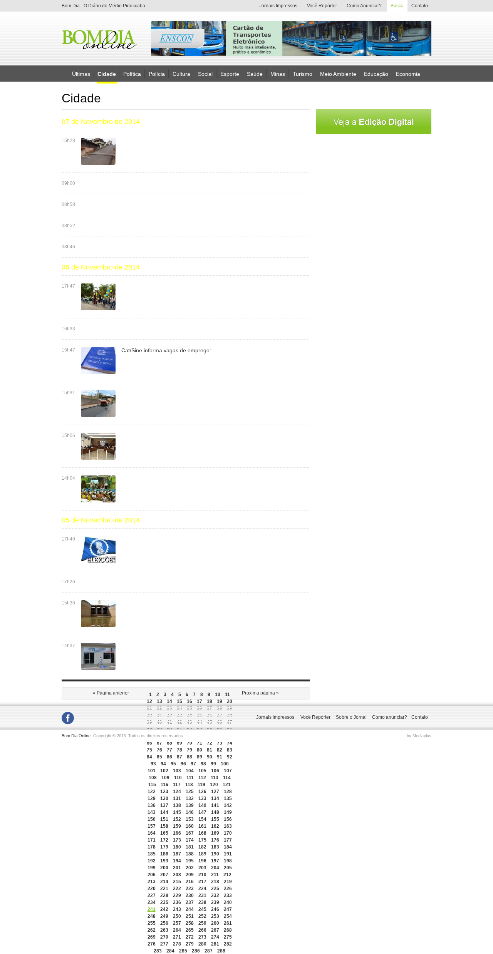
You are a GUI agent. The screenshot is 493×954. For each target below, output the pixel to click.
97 (193, 764)
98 (203, 764)
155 (215, 819)
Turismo (302, 73)
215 (177, 881)
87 (179, 757)
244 (190, 909)
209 (190, 874)
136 (152, 805)
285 (183, 951)
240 (228, 902)
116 (164, 784)
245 (202, 909)
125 (190, 791)
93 (153, 764)
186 (164, 854)
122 (152, 791)
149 (228, 812)
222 (177, 888)
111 (190, 777)
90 (209, 757)
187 (177, 854)
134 (215, 798)
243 (177, 909)
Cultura (181, 73)
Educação (376, 73)
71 (199, 743)
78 (179, 750)
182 (202, 847)
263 (164, 930)
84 (149, 757)
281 (215, 944)
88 (189, 757)
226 (228, 888)
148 (215, 812)
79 (189, 750)
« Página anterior (111, 693)
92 (229, 757)
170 (228, 833)
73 (219, 743)
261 (228, 923)
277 (164, 944)
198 (228, 861)
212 (227, 874)
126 (202, 791)
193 (164, 861)
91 (219, 757)
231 (202, 895)
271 (177, 937)
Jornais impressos (275, 717)
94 (163, 764)
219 (228, 881)
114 (227, 777)
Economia (408, 73)
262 (152, 930)
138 (177, 805)
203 (202, 867)
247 (228, 909)
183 (215, 847)
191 (228, 854)
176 (215, 840)
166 (177, 833)
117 (177, 784)
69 (179, 743)
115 (152, 784)
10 (217, 694)
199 (152, 867)
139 (190, 805)
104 (190, 770)
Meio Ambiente (338, 73)
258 (190, 923)
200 (164, 867)
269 (152, 937)
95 (173, 764)
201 (177, 867)
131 (177, 798)
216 (190, 881)
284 (170, 951)
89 (199, 757)
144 (164, 812)
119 (201, 784)
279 (190, 944)
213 (152, 881)
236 (177, 902)
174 (190, 840)
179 (164, 847)
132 (190, 798)
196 (202, 861)
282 (228, 944)
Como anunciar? (389, 717)
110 (178, 777)
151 (164, 819)
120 (214, 784)
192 (152, 861)
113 (214, 777)
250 (177, 916)
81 (209, 750)
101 (152, 770)
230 (190, 895)
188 (190, 854)
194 (177, 861)
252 (202, 916)
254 (228, 916)
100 (225, 764)
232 (215, 895)
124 (177, 791)
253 (215, 916)
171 (152, 840)
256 (164, 923)
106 (215, 770)
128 (228, 791)
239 (215, 902)
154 (202, 819)
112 (202, 777)
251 (190, 916)
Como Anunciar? (364, 5)
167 (190, 833)
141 (215, 805)
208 (177, 874)
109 (165, 777)
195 (190, 861)
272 (190, 937)
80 (199, 750)
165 (164, 833)
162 (215, 826)
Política (132, 73)
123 (164, 791)
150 (152, 819)
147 (202, 812)
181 (190, 847)
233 (228, 895)
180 (177, 847)
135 (228, 798)
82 (219, 750)
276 (152, 944)
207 (164, 874)
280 (202, 944)
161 (202, 826)
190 (215, 854)
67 (159, 743)
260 (215, 923)
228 (164, 895)
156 (228, 819)
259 (202, 923)
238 (202, 902)
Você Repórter (322, 5)
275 (228, 937)
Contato (419, 5)
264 (177, 930)
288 (221, 951)
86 (169, 757)
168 (202, 833)
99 (213, 764)
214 (164, 881)
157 (152, 826)
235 (164, 902)
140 (202, 805)
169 (215, 833)
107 (228, 770)
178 (152, 847)
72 (209, 743)
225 (215, 888)
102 (164, 770)
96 (183, 764)
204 (215, 867)
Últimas (81, 73)
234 (152, 902)
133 (202, 798)
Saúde (255, 73)
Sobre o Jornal (351, 717)
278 (177, 944)
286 (196, 951)
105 (202, 770)
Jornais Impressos (278, 5)
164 (152, 833)
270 (164, 937)
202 (190, 867)
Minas (277, 73)
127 (215, 791)
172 (164, 840)
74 (229, 743)
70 (189, 743)
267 (215, 930)
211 (215, 874)
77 (169, 750)
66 (149, 743)
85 (159, 757)
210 (202, 874)
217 (202, 881)
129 (152, 798)
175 (202, 840)
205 (228, 867)
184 (228, 847)
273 (202, 937)
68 (169, 743)
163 (228, 826)
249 (164, 916)
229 (177, 895)
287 (209, 951)
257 (177, 923)
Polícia (157, 73)
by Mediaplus (419, 735)
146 (190, 812)
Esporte (229, 73)
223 (190, 888)
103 (177, 770)
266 (202, 930)
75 (149, 750)
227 (152, 895)
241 (152, 909)
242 (164, 909)
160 (190, 826)
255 (152, 923)
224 (202, 888)
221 (164, 888)
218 (215, 881)
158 (164, 826)
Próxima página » (260, 693)
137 (164, 805)
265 (190, 930)
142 (228, 805)
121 (227, 784)
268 (228, 930)
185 (152, 854)
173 (177, 840)
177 (228, 840)
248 (152, 916)
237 (190, 902)
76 (159, 750)
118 (189, 784)
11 (227, 694)
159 (177, 826)
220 (152, 888)
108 (153, 777)
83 (229, 750)
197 (215, 861)
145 (177, 812)
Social (205, 73)
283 (158, 951)
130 (164, 798)
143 (152, 812)
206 (152, 874)
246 (215, 909)
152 (177, 819)
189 (202, 854)
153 (190, 819)
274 (215, 937)
